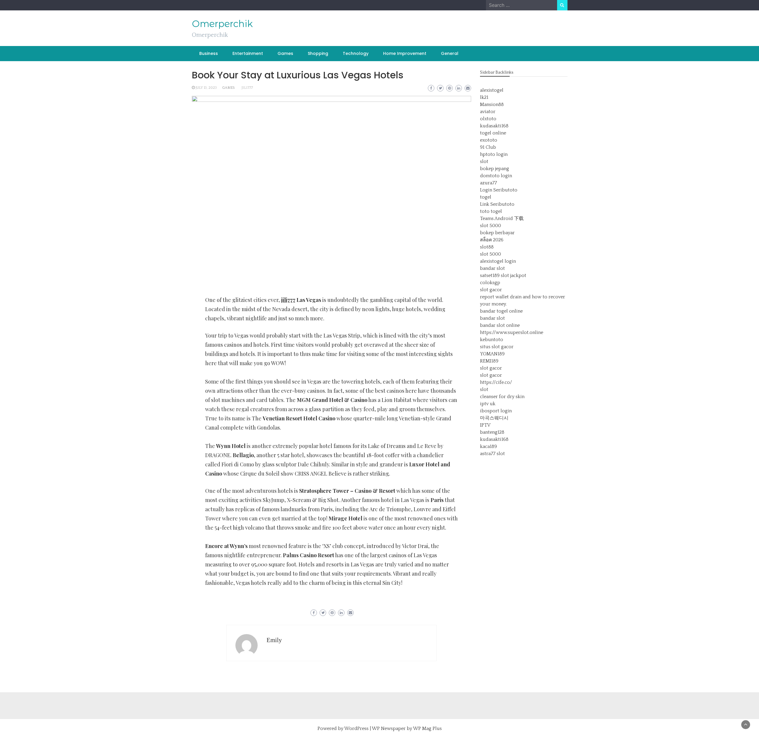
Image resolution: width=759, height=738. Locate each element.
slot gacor (491, 289)
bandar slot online (500, 325)
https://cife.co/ (496, 382)
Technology (356, 53)
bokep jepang (494, 168)
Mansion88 (492, 104)
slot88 (487, 247)
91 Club (488, 147)
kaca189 (488, 446)
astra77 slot (492, 453)
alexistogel (491, 90)
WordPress (356, 728)
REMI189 (489, 361)
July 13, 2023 (206, 88)
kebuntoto (491, 339)
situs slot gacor (497, 346)
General (449, 53)
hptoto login (494, 154)
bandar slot (492, 268)
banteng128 (492, 432)
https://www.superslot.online (511, 332)
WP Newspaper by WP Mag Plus (407, 728)
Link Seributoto (497, 204)
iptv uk (487, 403)
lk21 (484, 97)
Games (285, 53)
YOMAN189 (492, 354)
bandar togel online (501, 311)
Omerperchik (222, 23)
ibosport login (496, 411)
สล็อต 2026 (491, 240)
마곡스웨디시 (494, 418)
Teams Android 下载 (502, 218)
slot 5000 (490, 225)
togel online (493, 133)
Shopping (318, 53)
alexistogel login (498, 261)
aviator (487, 111)
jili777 (247, 88)
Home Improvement (404, 53)
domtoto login (496, 175)
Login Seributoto (498, 190)
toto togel (491, 211)
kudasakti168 (494, 126)
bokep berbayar (497, 232)
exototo (488, 140)
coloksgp (490, 282)
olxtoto (488, 118)
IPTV (485, 425)
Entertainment (247, 53)
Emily (274, 640)
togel (485, 197)
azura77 (488, 183)
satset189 (490, 275)
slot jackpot (513, 275)
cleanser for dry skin (502, 396)
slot (484, 161)
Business (208, 53)
